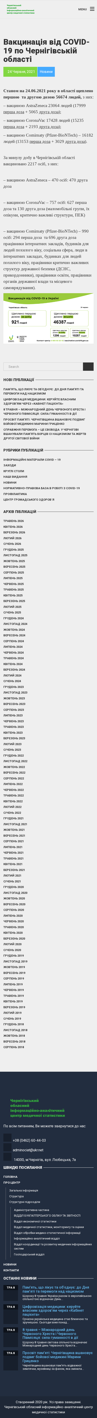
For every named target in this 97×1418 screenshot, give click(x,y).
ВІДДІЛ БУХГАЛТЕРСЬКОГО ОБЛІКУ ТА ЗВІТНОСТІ (47, 1215)
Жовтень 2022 (14, 767)
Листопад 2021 (15, 824)
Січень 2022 (12, 812)
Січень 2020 (12, 950)
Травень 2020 (13, 927)
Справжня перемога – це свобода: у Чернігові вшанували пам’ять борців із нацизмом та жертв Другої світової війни (44, 434)
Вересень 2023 (14, 704)
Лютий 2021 (12, 875)
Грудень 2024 (13, 618)
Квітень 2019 (13, 1001)
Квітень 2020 (13, 932)
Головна (10, 1176)
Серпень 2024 (13, 641)
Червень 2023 (13, 721)
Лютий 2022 (12, 807)
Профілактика (15, 494)
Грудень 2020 (13, 887)
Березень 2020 (14, 938)
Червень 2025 (13, 584)
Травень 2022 (13, 795)
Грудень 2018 (13, 1024)
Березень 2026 (14, 532)
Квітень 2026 (13, 526)
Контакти (11, 1270)
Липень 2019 (13, 984)
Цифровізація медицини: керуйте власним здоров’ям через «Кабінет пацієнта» (39, 402)
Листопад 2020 (15, 892)
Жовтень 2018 (14, 1035)
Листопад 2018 (15, 1030)
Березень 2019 (14, 1007)
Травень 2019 (13, 995)
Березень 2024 (14, 669)
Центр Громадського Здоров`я (28, 499)
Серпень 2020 (13, 910)
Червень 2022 (13, 790)
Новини (9, 482)
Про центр (11, 1182)
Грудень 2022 (13, 755)
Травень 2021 (13, 858)
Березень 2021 (14, 870)
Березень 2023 (14, 738)
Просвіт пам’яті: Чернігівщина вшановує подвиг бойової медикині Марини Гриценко (44, 422)
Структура (16, 1196)
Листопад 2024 (15, 624)
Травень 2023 (13, 727)
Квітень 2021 (13, 864)
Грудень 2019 (13, 955)
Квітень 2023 (13, 732)
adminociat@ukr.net (28, 1150)
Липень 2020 (13, 915)
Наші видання (15, 476)
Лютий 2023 (12, 744)
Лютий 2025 (12, 607)
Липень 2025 (13, 578)
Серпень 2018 (13, 1047)
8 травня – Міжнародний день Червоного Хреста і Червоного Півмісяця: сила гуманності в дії (44, 412)
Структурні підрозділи (24, 1202)
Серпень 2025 (13, 572)
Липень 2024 (13, 646)
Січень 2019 (12, 1018)
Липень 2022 (13, 784)
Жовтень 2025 (14, 561)
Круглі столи (13, 471)
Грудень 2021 (13, 818)
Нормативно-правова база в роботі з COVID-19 (41, 488)
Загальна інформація (23, 1190)
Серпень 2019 (13, 978)
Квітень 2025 (13, 595)
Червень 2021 (13, 852)
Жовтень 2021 (14, 829)
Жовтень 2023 (14, 698)
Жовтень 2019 (14, 967)
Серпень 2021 (13, 841)
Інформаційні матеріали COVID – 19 (31, 459)
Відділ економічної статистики (35, 1221)
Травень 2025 (13, 589)
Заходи (9, 465)
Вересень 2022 (14, 772)
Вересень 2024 (14, 635)
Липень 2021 (13, 847)
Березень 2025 (14, 601)
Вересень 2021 (14, 835)
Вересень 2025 (14, 566)
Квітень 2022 (13, 801)
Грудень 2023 (13, 687)
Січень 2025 (12, 612)
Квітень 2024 (13, 664)
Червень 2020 (13, 921)
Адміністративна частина (31, 1210)
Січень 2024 (12, 681)
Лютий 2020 (12, 944)
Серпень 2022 (13, 778)
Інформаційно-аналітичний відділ (37, 1238)
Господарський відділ (29, 1254)
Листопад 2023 (15, 692)
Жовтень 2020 (14, 898)
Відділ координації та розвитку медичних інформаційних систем (53, 1246)
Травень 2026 (13, 521)
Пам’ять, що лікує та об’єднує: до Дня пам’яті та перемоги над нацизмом (43, 391)
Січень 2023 (12, 749)
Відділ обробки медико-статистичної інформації (47, 1233)
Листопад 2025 (15, 555)
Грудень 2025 (13, 549)
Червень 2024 (13, 652)
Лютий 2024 (12, 675)
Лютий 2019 (12, 1012)
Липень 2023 (13, 715)
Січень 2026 (12, 543)
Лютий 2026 (12, 538)
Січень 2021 (12, 881)
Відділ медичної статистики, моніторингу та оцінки (49, 1227)
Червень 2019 (13, 990)
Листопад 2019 (15, 961)
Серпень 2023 (13, 709)
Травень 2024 (13, 658)
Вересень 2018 (14, 1041)
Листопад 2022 (15, 761)
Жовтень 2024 (14, 629)
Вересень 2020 (14, 904)
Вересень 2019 (14, 973)
